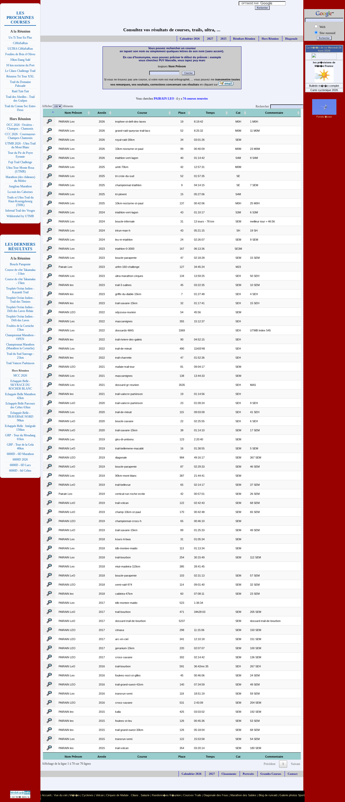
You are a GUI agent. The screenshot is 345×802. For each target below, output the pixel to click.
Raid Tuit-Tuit (20, 91)
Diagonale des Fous (216, 795)
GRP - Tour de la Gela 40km (20, 446)
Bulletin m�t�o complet (324, 85)
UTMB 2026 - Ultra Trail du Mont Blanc (20, 145)
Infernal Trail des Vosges (20, 210)
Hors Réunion (270, 38)
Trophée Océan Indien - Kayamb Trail (20, 290)
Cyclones (87, 795)
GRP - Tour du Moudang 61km (20, 437)
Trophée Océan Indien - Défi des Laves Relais (20, 309)
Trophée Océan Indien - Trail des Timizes (20, 299)
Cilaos (134, 795)
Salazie (145, 795)
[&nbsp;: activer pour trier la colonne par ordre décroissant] (49, 113)
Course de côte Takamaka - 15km (20, 281)
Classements (228, 773)
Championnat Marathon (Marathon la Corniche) (20, 346)
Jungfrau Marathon (20, 186)
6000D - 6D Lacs (20, 465)
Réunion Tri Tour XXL (20, 76)
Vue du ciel (60, 795)
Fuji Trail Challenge (20, 162)
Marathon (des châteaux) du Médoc (20, 179)
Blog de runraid (268, 795)
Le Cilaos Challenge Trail (20, 71)
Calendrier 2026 (190, 38)
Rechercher (262, 106)
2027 (209, 38)
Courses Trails (192, 795)
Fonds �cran (324, 116)
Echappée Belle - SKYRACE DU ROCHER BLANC (20, 384)
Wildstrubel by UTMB (20, 216)
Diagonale (291, 38)
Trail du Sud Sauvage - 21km (20, 355)
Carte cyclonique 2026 (324, 90)
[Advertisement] (136, 7)
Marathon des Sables (243, 795)
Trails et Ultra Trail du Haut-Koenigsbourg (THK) (20, 201)
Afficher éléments (56, 106)
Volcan (100, 795)
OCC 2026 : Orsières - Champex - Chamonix (20, 126)
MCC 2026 (20, 375)
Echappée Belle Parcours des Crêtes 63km (20, 405)
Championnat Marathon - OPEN (20, 337)
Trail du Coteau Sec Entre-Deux (20, 108)
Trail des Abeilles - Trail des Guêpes (20, 98)
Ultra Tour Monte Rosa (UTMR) (20, 169)
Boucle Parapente (20, 264)
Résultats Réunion (244, 38)
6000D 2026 (20, 459)
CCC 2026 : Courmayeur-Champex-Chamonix (20, 136)
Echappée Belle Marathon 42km (20, 396)
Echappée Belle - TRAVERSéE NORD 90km (20, 416)
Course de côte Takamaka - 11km (20, 271)
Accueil (46, 795)
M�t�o (74, 795)
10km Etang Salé (20, 60)
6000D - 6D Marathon (20, 454)
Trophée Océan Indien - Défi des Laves (20, 318)
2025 (223, 38)
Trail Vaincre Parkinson (20, 363)
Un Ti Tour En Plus (20, 37)
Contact (293, 773)
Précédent (269, 764)
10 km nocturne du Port (20, 65)
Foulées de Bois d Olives (20, 54)
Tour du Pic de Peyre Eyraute (20, 154)
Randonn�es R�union (166, 795)
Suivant (295, 764)
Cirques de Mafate (117, 795)
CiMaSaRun (20, 43)
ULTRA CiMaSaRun (20, 48)
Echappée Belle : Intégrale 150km (20, 428)
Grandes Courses (270, 773)
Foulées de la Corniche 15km (20, 327)
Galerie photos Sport (292, 795)
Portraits (248, 773)
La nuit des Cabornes (20, 192)
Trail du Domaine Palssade (20, 84)
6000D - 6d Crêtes (20, 470)
